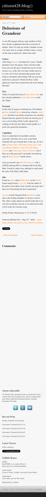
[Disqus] (23, 284)
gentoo (20, 222)
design (10, 222)
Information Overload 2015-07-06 (13, 428)
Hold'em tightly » (37, 235)
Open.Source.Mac (32, 94)
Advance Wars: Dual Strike (16, 144)
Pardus (38, 180)
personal (39, 222)
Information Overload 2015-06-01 (13, 436)
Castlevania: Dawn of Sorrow (23, 150)
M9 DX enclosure (27, 162)
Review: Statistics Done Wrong (13, 420)
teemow (5, 195)
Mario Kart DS (14, 156)
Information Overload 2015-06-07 (13, 432)
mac (25, 222)
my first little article (27, 97)
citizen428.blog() (17, 5)
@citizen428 (6, 482)
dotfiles (4, 462)
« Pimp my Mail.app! (10, 235)
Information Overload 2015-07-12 (13, 424)
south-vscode (6, 470)
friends (18, 112)
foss (15, 222)
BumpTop (31, 195)
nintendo (31, 222)
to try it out (22, 183)
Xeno (6, 112)
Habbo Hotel (25, 180)
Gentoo (16, 62)
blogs (4, 222)
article (12, 180)
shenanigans (6, 476)
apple (39, 219)
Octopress (38, 489)
